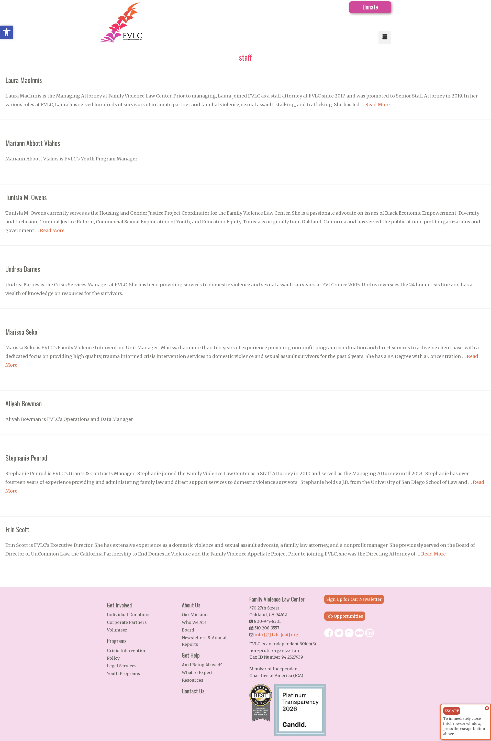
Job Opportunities (344, 616)
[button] (6, 32)
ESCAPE (451, 711)
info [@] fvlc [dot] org (276, 634)
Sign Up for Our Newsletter (354, 599)
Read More (377, 104)
